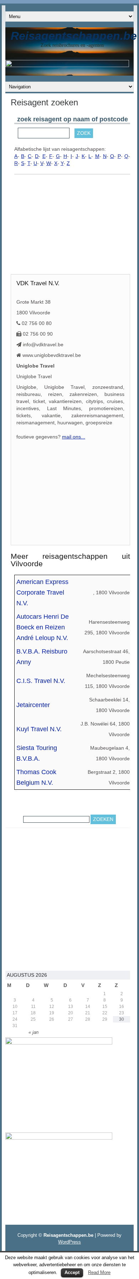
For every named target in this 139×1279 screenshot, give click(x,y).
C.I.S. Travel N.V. (40, 680)
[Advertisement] (72, 226)
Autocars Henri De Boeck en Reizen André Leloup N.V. (42, 627)
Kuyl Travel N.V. (39, 729)
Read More (99, 1272)
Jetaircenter (33, 705)
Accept (72, 1272)
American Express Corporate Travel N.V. (42, 592)
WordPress (69, 1242)
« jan (33, 1032)
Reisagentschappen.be (74, 35)
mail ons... (73, 437)
